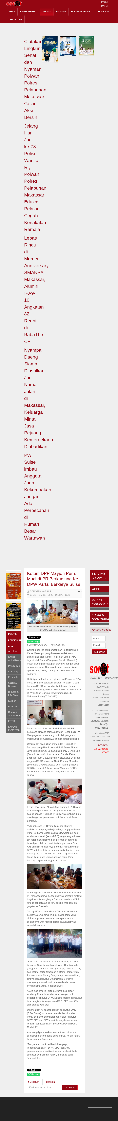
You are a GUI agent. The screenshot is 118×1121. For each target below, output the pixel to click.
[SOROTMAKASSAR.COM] (20, 3)
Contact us (15, 19)
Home (12, 11)
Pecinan (12, 706)
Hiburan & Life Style (13, 694)
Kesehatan (13, 677)
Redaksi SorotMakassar (14, 714)
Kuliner (12, 701)
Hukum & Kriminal (81, 11)
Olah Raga (13, 671)
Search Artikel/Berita (14, 659)
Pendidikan (14, 666)
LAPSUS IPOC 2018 (14, 728)
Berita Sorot (28, 11)
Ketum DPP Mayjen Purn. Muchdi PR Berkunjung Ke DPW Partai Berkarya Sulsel (54, 579)
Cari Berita (69, 1087)
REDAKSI (103, 745)
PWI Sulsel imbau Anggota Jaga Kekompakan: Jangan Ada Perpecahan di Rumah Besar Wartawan (38, 497)
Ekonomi (61, 11)
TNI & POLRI (103, 11)
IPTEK (11, 721)
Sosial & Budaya (12, 684)
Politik (47, 11)
